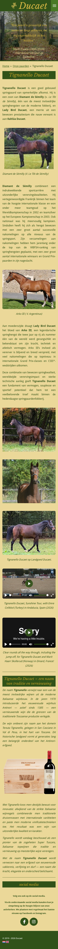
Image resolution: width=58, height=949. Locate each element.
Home (5, 66)
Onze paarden (21, 66)
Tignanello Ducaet (42, 66)
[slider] (15, 595)
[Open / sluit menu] (54, 5)
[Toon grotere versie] (29, 430)
